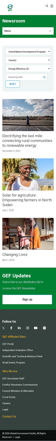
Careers (6, 403)
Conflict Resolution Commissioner (20, 384)
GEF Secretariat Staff (13, 378)
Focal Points (8, 397)
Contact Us (9, 417)
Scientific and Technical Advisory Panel (22, 356)
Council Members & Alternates (18, 391)
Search (47, 6)
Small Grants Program (13, 362)
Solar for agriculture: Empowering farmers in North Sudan (27, 200)
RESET (12, 84)
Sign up (27, 299)
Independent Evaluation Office (17, 350)
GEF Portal (8, 344)
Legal (5, 409)
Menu (8, 31)
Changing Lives (14, 254)
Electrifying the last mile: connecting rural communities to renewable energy (27, 140)
